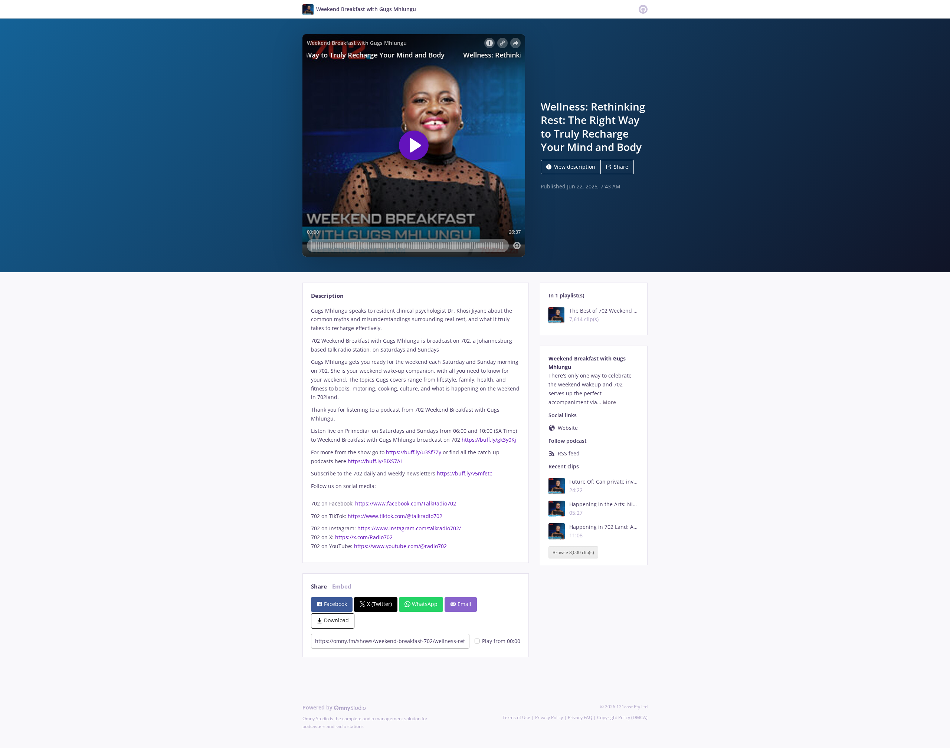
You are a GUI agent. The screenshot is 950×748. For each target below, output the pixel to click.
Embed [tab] (341, 586)
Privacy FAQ (580, 717)
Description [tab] (327, 296)
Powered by (318, 707)
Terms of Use (516, 717)
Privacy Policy (549, 717)
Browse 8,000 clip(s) (573, 552)
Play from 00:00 (501, 641)
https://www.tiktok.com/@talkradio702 (395, 516)
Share (621, 166)
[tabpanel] (415, 428)
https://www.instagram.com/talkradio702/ (409, 528)
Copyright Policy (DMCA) (622, 717)
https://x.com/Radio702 (364, 537)
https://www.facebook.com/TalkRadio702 (405, 503)
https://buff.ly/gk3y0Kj (489, 439)
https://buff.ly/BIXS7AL (375, 461)
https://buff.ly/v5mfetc (464, 473)
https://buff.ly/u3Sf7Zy (413, 452)
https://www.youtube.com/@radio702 (400, 546)
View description (574, 166)
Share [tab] (319, 586)
